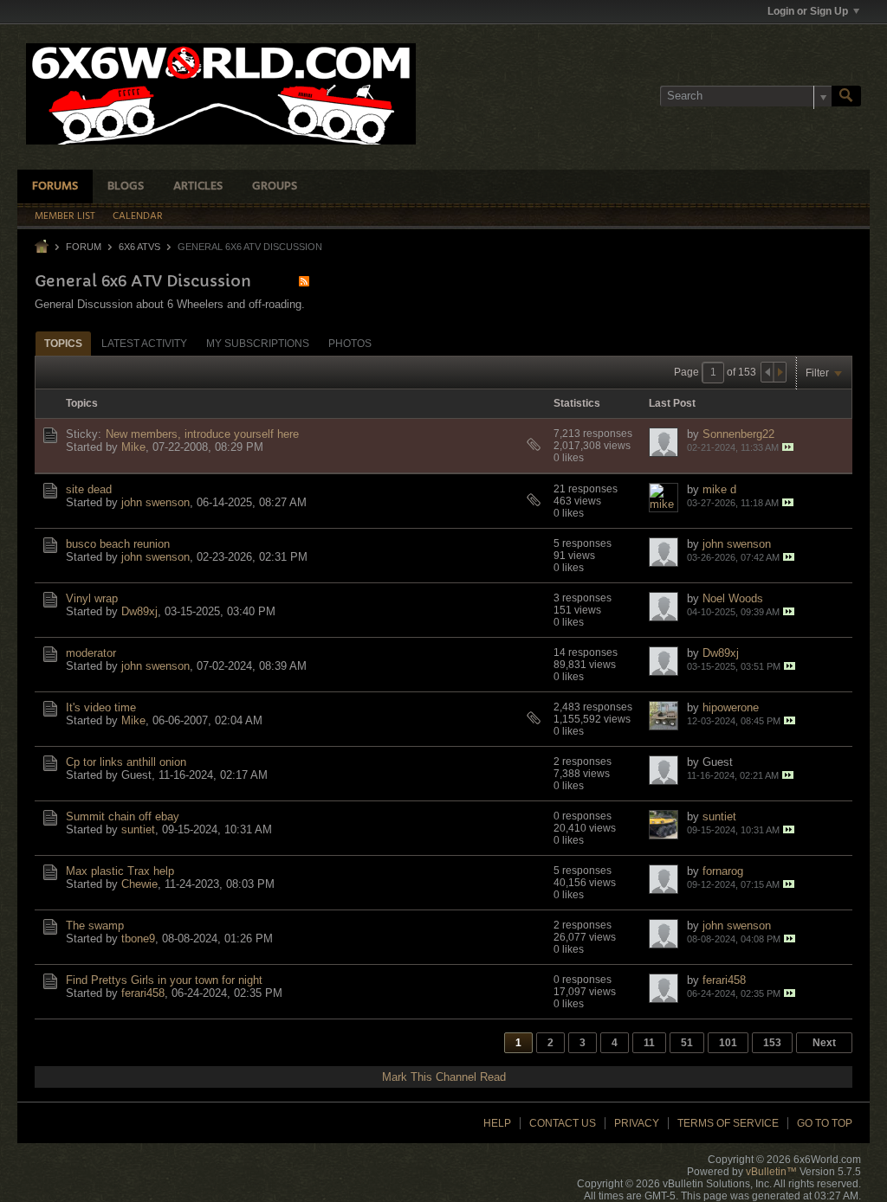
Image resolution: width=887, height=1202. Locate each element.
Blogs (125, 186)
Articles (198, 186)
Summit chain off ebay (122, 816)
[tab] (63, 343)
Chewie (139, 883)
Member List (65, 216)
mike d (719, 489)
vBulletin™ (771, 1172)
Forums (55, 186)
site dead (89, 489)
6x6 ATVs (139, 246)
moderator (91, 652)
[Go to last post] (787, 447)
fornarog (722, 871)
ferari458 (143, 993)
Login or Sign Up (807, 11)
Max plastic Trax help (120, 871)
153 (772, 1043)
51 (687, 1043)
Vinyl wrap (92, 598)
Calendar (138, 216)
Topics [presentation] (63, 343)
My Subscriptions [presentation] (257, 343)
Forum (83, 246)
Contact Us (562, 1123)
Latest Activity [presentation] (144, 343)
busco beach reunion (118, 543)
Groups (274, 186)
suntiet (138, 829)
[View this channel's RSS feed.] (304, 281)
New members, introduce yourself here (202, 433)
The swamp (95, 925)
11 (649, 1043)
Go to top (824, 1123)
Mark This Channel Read (444, 1076)
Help (497, 1123)
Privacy (636, 1123)
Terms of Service (728, 1123)
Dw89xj (139, 611)
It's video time (101, 707)
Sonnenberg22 (738, 433)
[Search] (846, 96)
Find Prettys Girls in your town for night (164, 980)
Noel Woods (732, 598)
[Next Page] (780, 372)
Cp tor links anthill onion (126, 761)
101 (728, 1043)
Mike (133, 446)
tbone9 (138, 938)
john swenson (155, 502)
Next (824, 1043)
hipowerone (730, 707)
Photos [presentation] (350, 343)
